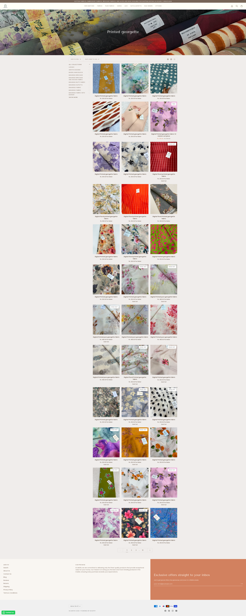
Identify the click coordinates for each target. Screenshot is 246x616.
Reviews (6, 580)
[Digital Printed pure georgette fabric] (135, 319)
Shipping (6, 587)
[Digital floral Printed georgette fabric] (163, 199)
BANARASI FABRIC (75, 87)
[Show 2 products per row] (168, 59)
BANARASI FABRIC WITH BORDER (77, 94)
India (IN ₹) (74, 606)
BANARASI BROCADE (76, 75)
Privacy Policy (8, 590)
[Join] (241, 583)
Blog (5, 577)
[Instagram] (173, 611)
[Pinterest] (169, 611)
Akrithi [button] (6, 565)
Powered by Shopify (88, 611)
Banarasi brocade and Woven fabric (76, 79)
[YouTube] (176, 611)
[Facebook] (165, 611)
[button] (89, 6)
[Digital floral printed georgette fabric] (106, 199)
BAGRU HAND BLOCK (76, 72)
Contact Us (7, 574)
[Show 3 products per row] (171, 59)
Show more (73, 97)
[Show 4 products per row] (175, 59)
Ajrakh (71, 67)
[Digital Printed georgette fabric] (106, 78)
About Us (6, 571)
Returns (6, 583)
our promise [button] (80, 565)
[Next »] (150, 550)
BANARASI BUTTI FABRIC (77, 82)
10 (142, 550)
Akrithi (73, 611)
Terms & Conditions (10, 593)
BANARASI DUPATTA (76, 85)
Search (5, 568)
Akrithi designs (75, 70)
